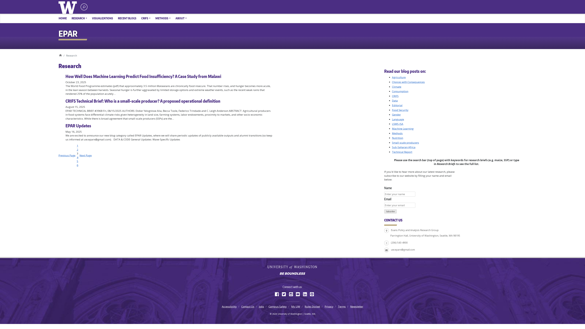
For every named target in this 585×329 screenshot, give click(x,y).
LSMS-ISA (397, 124)
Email (387, 199)
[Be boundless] (292, 274)
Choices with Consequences (408, 82)
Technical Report (402, 152)
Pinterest (313, 293)
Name (388, 188)
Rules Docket (312, 306)
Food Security (400, 110)
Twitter (285, 293)
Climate (396, 86)
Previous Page (66, 155)
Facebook (278, 293)
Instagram (292, 293)
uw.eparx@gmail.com (403, 249)
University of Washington (68, 7)
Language (398, 119)
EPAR (60, 54)
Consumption (400, 91)
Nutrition (397, 138)
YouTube (299, 293)
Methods (397, 133)
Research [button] (78, 18)
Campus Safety (278, 306)
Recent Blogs (127, 18)
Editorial (397, 105)
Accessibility (229, 306)
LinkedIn (306, 293)
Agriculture (399, 77)
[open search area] (84, 7)
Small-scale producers (405, 142)
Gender (396, 114)
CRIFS (395, 96)
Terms (342, 306)
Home (63, 18)
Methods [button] (161, 18)
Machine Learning (403, 128)
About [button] (180, 18)
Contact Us (247, 306)
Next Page (86, 155)
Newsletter (356, 306)
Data (395, 100)
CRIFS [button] (144, 18)
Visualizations (102, 18)
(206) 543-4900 (399, 242)
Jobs (261, 306)
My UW (295, 306)
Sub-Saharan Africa (403, 147)
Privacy (329, 306)
